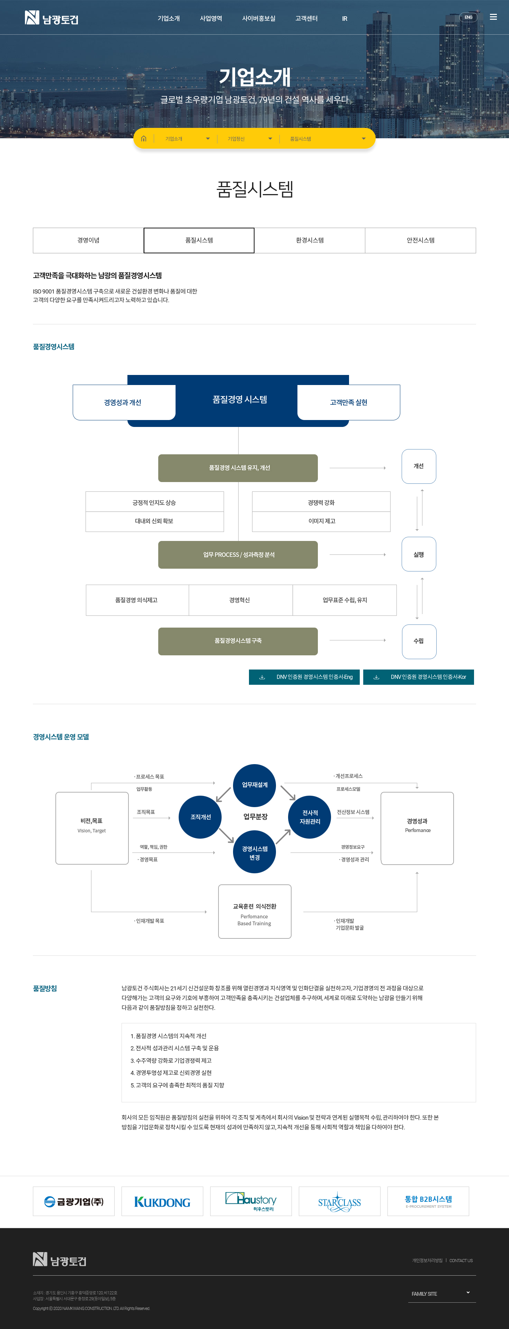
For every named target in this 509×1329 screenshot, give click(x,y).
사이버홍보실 (258, 18)
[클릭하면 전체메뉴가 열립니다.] (493, 17)
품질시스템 (199, 240)
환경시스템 (310, 240)
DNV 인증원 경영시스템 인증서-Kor (428, 677)
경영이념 (88, 240)
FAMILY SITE (424, 1294)
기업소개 (169, 18)
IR (344, 18)
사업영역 (211, 18)
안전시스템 (421, 240)
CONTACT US (461, 1260)
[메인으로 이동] (143, 138)
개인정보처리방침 (427, 1260)
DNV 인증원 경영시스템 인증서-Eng (314, 677)
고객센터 (306, 18)
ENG (468, 17)
